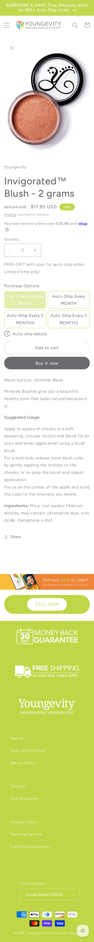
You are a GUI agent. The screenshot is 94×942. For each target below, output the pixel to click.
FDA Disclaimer (24, 798)
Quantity (11, 239)
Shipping (10, 214)
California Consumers (30, 846)
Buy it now (47, 363)
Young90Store (38, 933)
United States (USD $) (44, 894)
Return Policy (23, 762)
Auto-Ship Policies (27, 750)
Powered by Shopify (64, 933)
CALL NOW (46, 604)
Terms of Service (26, 834)
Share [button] (15, 536)
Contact (18, 786)
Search (16, 738)
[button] (7, 25)
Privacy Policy (23, 821)
